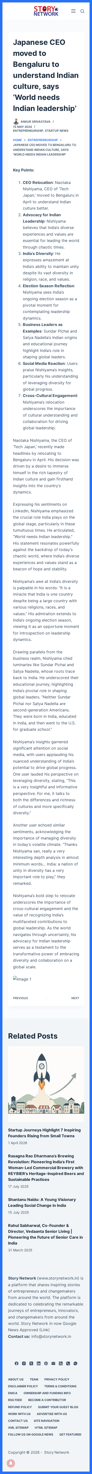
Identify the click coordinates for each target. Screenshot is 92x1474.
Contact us (18, 1421)
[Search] (82, 11)
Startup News (56, 130)
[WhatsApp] (75, 1363)
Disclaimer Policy (23, 1386)
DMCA (12, 1393)
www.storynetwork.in (58, 1278)
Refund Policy (20, 1407)
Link (44, 1329)
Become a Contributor (47, 1400)
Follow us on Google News (30, 1434)
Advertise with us (52, 1414)
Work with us (19, 1414)
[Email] (53, 1363)
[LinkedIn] (38, 1363)
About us (16, 1379)
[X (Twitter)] (31, 1363)
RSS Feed (15, 1400)
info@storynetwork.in (51, 1336)
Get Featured (70, 1434)
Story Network (22, 1278)
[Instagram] (24, 1363)
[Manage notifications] (11, 1463)
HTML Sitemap (46, 1427)
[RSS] (61, 1363)
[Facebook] (16, 1363)
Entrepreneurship (28, 130)
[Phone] (68, 1363)
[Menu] (73, 11)
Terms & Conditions (60, 1386)
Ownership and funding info (47, 1393)
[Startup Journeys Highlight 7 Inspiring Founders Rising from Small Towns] (46, 1084)
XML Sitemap (18, 1427)
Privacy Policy (56, 1379)
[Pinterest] (46, 1363)
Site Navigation (46, 1421)
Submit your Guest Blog (58, 1407)
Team (34, 1379)
